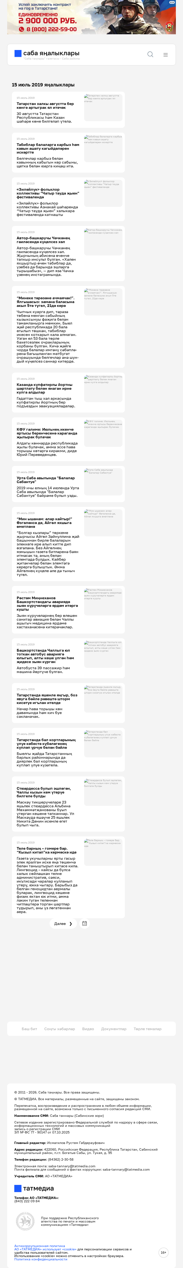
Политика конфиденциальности (40, 1259)
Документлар (114, 1028)
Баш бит (29, 1028)
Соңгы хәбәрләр (59, 1028)
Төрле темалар (148, 1028)
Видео (88, 1028)
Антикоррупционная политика (39, 1246)
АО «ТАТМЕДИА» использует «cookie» (45, 1249)
